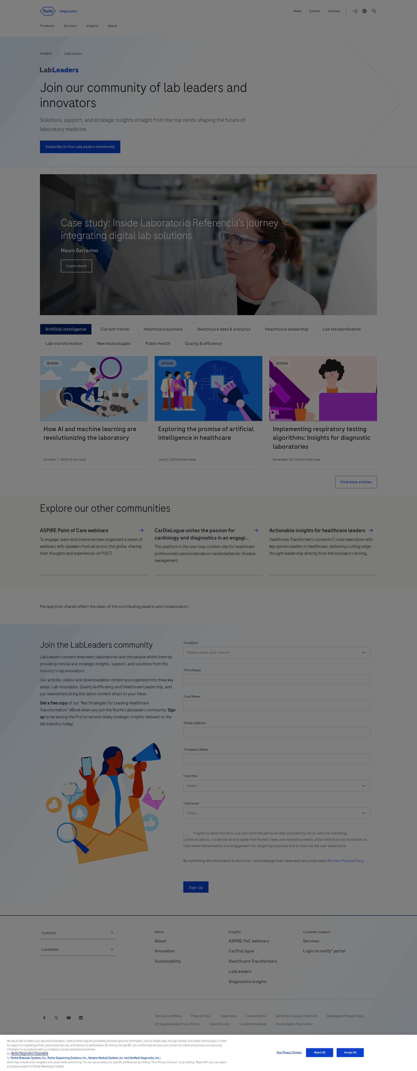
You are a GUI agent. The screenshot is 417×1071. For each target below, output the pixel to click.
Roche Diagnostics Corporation (30, 1054)
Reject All (319, 1052)
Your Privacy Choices (289, 1052)
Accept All (350, 1052)
